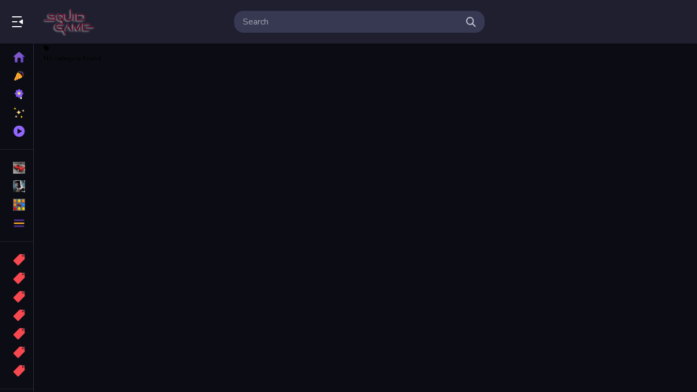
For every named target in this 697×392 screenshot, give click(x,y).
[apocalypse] (16, 315)
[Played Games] (16, 131)
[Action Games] (16, 186)
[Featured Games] (16, 112)
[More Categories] (16, 223)
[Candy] (16, 259)
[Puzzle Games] (16, 204)
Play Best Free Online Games (69, 21)
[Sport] (16, 278)
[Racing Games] (16, 167)
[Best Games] (16, 94)
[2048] (16, 333)
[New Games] (16, 75)
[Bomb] (16, 296)
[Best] (16, 352)
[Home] (16, 57)
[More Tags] (16, 371)
